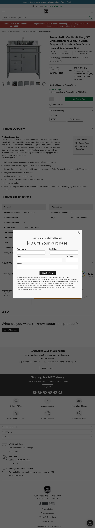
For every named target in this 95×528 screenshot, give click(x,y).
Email (19, 256)
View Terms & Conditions (25, 279)
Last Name (54, 249)
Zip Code (69, 256)
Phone (19, 264)
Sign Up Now (47, 273)
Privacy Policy (27, 289)
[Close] (79, 233)
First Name (21, 249)
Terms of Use (37, 289)
